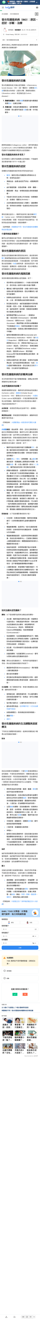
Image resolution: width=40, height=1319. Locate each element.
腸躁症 (18, 393)
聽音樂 (33, 894)
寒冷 (36, 365)
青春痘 (17, 326)
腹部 (34, 459)
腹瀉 (8, 175)
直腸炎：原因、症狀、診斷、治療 (7, 1026)
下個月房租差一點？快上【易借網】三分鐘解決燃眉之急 (7, 1038)
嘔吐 (18, 459)
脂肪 (24, 798)
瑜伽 (13, 894)
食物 (26, 771)
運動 (11, 716)
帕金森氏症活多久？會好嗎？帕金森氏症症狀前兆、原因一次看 (32, 1051)
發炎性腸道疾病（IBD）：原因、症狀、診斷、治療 (32, 1038)
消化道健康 (5, 14)
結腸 (21, 101)
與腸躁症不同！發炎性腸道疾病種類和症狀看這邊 (32, 1026)
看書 (28, 894)
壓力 (3, 258)
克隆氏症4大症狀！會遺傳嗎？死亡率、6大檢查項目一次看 (20, 1051)
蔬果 (19, 815)
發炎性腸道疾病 (14, 14)
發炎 (9, 103)
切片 (32, 447)
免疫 (14, 264)
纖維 (11, 807)
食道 (11, 464)
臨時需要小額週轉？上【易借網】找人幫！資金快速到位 (20, 1038)
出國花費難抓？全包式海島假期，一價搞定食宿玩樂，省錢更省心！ (7, 1051)
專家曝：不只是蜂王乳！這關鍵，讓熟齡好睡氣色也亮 (20, 1026)
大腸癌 (35, 396)
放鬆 (26, 889)
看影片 (9, 897)
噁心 (13, 459)
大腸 (24, 110)
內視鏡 (4, 429)
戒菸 (8, 719)
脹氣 (34, 789)
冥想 (23, 894)
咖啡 (29, 821)
